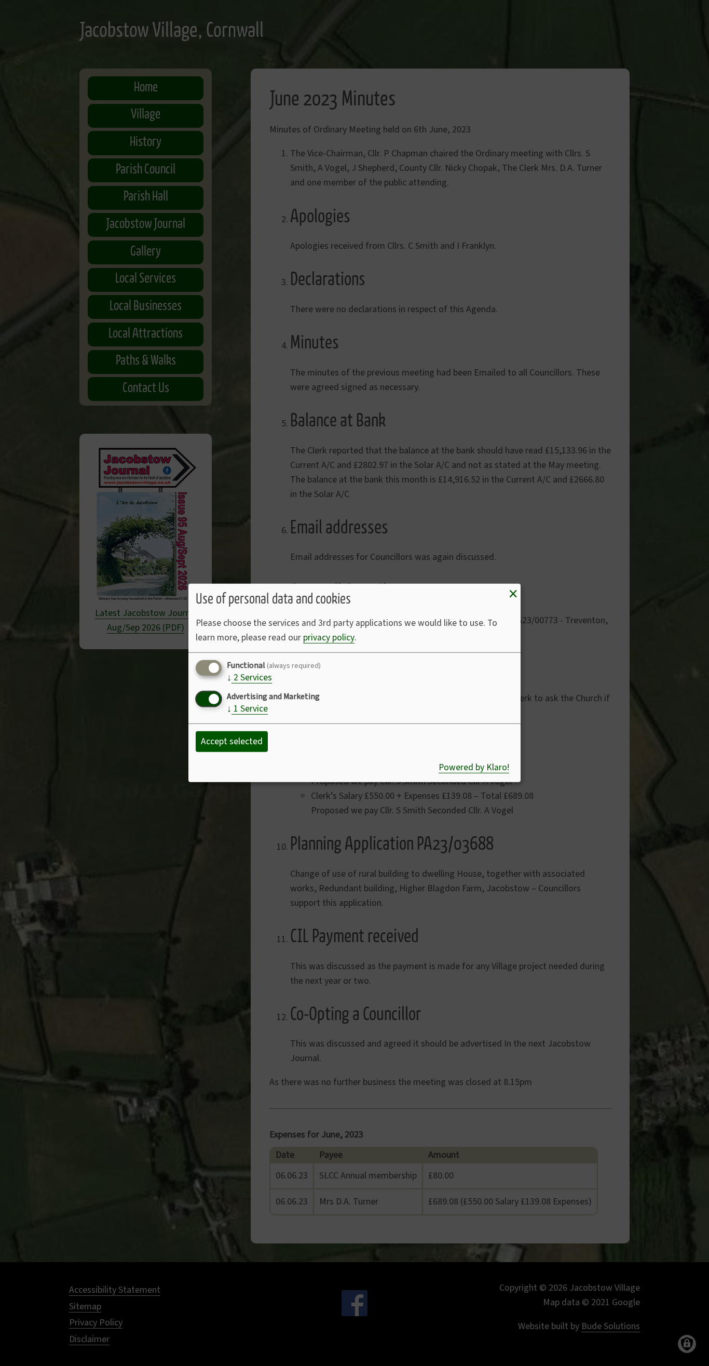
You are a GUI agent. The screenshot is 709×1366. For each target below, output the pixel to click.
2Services (249, 678)
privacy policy (328, 637)
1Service (247, 709)
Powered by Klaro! (474, 767)
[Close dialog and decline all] (513, 594)
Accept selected (232, 741)
